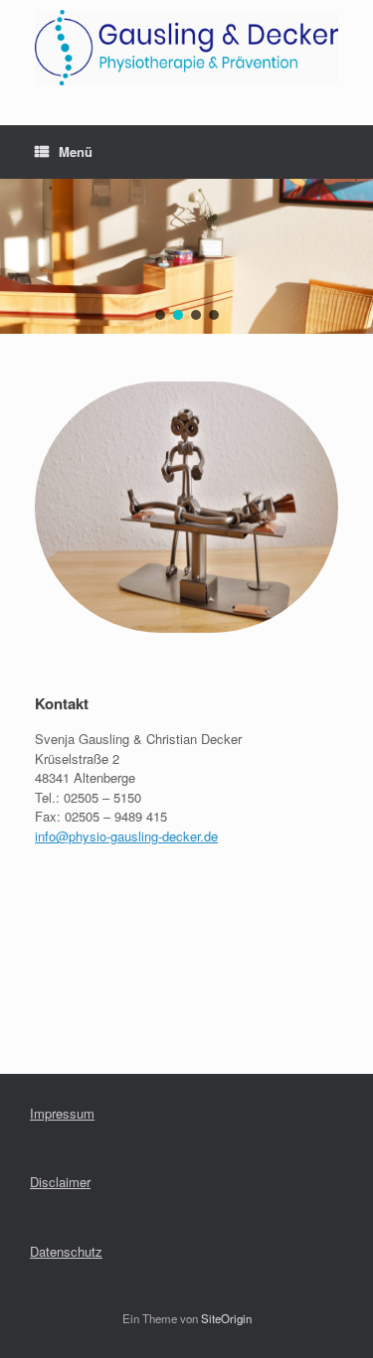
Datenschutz (66, 1251)
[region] (186, 256)
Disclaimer (60, 1181)
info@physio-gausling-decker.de (126, 836)
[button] (160, 315)
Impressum (62, 1113)
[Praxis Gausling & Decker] (186, 47)
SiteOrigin (226, 1318)
